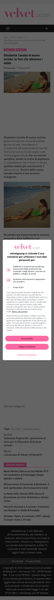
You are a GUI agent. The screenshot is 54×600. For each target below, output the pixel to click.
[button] (27, 287)
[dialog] (27, 300)
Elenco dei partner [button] (20, 311)
